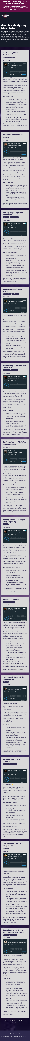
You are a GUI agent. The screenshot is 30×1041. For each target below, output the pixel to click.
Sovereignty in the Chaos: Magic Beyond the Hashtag (13, 931)
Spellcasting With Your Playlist (12, 54)
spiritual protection (14, 217)
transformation (6, 137)
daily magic (5, 57)
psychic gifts (6, 217)
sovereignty (6, 764)
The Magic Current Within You (14, 442)
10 (26, 1020)
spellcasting (12, 57)
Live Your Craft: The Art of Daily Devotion (13, 845)
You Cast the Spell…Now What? (12, 290)
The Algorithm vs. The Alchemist (11, 760)
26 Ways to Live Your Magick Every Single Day (14, 521)
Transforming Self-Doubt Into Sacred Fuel (14, 367)
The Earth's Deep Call (11, 599)
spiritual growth (6, 370)
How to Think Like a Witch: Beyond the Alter (13, 678)
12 (15, 1022)
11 (12, 1022)
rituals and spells (7, 293)
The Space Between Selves (13, 135)
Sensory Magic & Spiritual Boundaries (13, 214)
